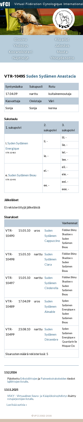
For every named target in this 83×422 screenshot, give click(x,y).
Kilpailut (62, 39)
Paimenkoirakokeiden (53, 378)
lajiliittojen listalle (17, 381)
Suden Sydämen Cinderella (51, 283)
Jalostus (62, 45)
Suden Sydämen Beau (22, 175)
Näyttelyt (20, 58)
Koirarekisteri (20, 52)
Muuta (62, 52)
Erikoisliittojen (28, 378)
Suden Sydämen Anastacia (51, 76)
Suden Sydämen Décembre (51, 334)
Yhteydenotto (62, 58)
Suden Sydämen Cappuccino (52, 235)
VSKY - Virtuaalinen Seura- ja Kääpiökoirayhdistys (37, 395)
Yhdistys (20, 45)
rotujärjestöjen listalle (20, 398)
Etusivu (21, 39)
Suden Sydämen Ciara (50, 259)
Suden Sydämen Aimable (50, 306)
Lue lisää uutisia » (17, 404)
